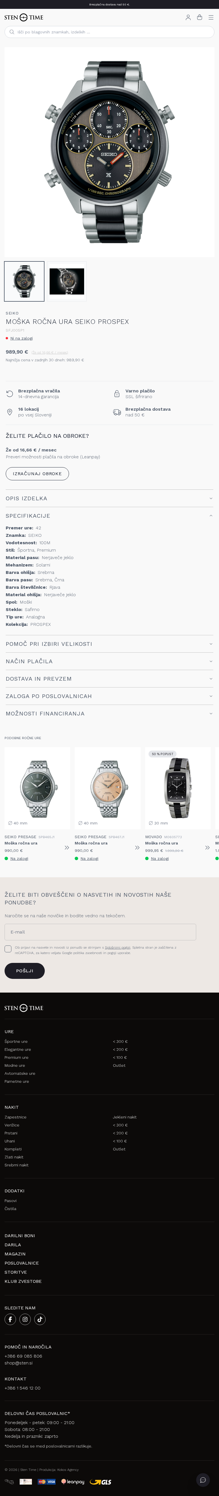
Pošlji (24, 970)
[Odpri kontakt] (203, 1480)
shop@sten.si (19, 1363)
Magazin (15, 1254)
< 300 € (120, 1041)
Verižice (12, 1125)
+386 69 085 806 (23, 1356)
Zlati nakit (14, 1157)
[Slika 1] (24, 281)
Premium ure (17, 1057)
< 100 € (120, 1057)
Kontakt (16, 1379)
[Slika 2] (67, 281)
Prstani (11, 1133)
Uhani (10, 1141)
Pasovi (11, 1200)
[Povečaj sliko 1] (109, 152)
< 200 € (120, 1049)
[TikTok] (40, 1319)
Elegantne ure (18, 1049)
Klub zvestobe (23, 1281)
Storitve (16, 1272)
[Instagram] (25, 1319)
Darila (13, 1244)
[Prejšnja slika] (13, 152)
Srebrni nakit (17, 1165)
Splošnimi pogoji (117, 947)
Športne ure (16, 1041)
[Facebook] (10, 1319)
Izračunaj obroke (37, 473)
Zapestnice (16, 1117)
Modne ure (15, 1065)
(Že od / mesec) (50, 352)
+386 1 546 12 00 (22, 1388)
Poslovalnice (22, 1263)
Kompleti (13, 1149)
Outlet (119, 1065)
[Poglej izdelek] (66, 847)
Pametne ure (17, 1081)
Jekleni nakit (125, 1117)
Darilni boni (20, 1235)
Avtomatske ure (20, 1073)
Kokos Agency (68, 1470)
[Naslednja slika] (205, 152)
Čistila (10, 1208)
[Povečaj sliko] (205, 248)
